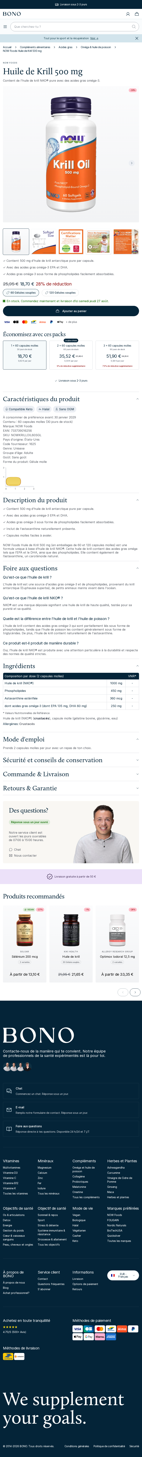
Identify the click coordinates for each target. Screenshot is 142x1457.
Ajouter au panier (74, 311)
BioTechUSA (114, 1230)
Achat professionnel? (16, 1292)
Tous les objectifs (49, 1244)
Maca (110, 1192)
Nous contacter (23, 855)
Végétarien (79, 1230)
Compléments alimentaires (35, 47)
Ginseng (112, 1186)
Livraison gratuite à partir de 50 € (73, 4)
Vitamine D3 (10, 1172)
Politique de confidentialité (109, 1446)
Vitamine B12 (10, 1183)
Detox (7, 1220)
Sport (41, 1220)
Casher (76, 1235)
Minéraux (45, 1161)
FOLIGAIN (113, 1220)
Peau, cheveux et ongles (18, 1244)
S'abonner (44, 1289)
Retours (77, 1289)
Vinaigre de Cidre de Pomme (119, 1179)
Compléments (84, 1161)
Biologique (78, 1220)
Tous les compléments (86, 1197)
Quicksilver (113, 1235)
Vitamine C (9, 1177)
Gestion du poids (13, 1230)
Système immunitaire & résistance (51, 1232)
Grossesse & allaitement (52, 1239)
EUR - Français (120, 1275)
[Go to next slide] (135, 992)
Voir (94, 38)
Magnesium (44, 1167)
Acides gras (65, 47)
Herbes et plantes (118, 1197)
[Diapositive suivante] (132, 163)
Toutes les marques (119, 1240)
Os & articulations (14, 1215)
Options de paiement (85, 1284)
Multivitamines (11, 1167)
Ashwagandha (116, 1167)
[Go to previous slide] (123, 992)
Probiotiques (80, 1181)
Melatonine (79, 1186)
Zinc (40, 1177)
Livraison (77, 1278)
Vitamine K (9, 1188)
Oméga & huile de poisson (96, 47)
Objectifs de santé (18, 1208)
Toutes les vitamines (15, 1193)
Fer (39, 1183)
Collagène (78, 1176)
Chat (17, 849)
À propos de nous (14, 1282)
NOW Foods (10, 63)
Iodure (41, 1188)
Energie (7, 1225)
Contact (43, 1278)
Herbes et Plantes (122, 1161)
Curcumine (113, 1172)
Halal (75, 1225)
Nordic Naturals (116, 1225)
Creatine (77, 1192)
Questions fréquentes (51, 1284)
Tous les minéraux (49, 1193)
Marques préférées (123, 1208)
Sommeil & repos (48, 1215)
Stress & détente (48, 1225)
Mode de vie (82, 1208)
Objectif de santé (52, 1208)
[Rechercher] (134, 26)
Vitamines (11, 1161)
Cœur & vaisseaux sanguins (14, 1237)
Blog (6, 1287)
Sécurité (134, 1446)
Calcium (42, 1172)
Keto (75, 1240)
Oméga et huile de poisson (83, 1169)
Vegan (76, 1215)
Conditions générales (77, 1446)
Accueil (7, 47)
